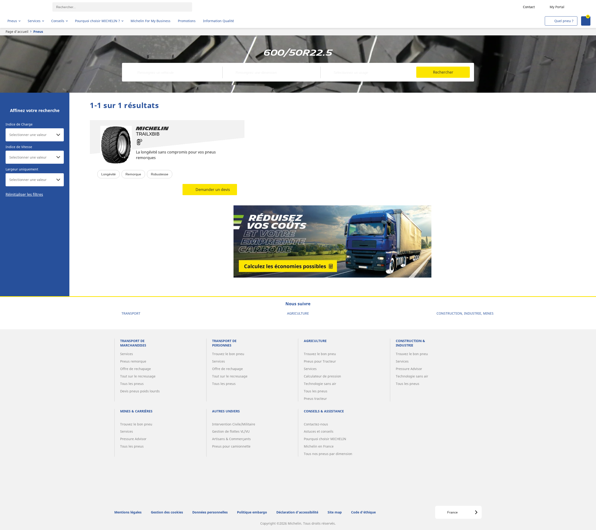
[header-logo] (25, 7)
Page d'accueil (17, 31)
